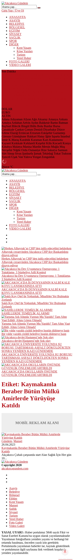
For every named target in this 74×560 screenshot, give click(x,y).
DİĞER (14, 44)
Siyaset (13, 512)
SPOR (13, 41)
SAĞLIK (14, 37)
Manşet (17, 441)
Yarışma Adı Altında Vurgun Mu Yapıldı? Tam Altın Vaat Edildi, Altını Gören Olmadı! (36, 325)
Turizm (21, 54)
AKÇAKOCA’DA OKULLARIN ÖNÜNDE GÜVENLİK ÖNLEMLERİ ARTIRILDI (29, 373)
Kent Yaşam (24, 47)
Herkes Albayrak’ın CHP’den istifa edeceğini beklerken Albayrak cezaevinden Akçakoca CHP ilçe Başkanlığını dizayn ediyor (35, 78)
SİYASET (15, 34)
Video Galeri (16, 525)
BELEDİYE (16, 23)
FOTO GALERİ (19, 61)
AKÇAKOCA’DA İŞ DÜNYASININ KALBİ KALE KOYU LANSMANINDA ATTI (34, 93)
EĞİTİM (14, 30)
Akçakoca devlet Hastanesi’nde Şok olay (26, 340)
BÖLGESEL (17, 27)
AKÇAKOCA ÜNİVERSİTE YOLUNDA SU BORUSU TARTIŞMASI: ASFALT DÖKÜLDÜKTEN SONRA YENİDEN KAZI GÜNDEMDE (37, 358)
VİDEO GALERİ (20, 65)
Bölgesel (14, 495)
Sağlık (13, 508)
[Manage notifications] (65, 552)
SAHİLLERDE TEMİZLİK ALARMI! (26, 105)
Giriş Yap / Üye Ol (13, 10)
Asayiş (13, 488)
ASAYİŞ (14, 20)
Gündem (7, 441)
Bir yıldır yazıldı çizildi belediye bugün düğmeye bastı (34, 334)
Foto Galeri (16, 522)
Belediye (14, 491)
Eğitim (13, 498)
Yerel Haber (24, 58)
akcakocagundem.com (15, 468)
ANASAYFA (17, 17)
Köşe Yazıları (25, 51)
